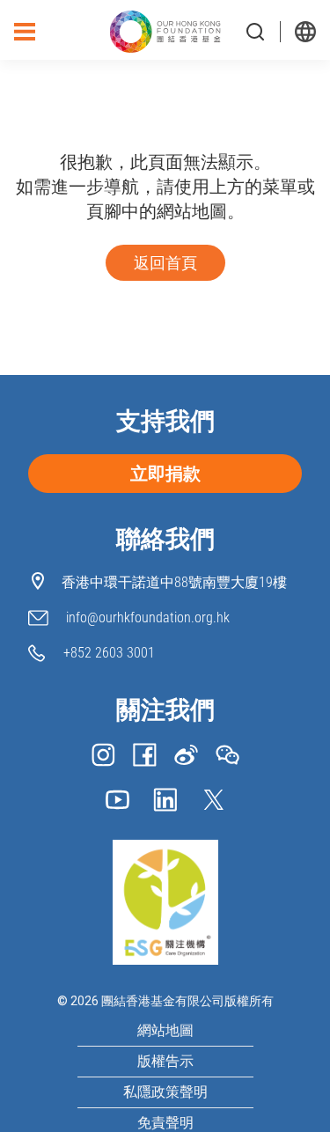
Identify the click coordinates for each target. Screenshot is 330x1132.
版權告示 (165, 1061)
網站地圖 (165, 1031)
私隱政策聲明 (165, 1092)
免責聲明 (165, 1123)
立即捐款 (165, 473)
